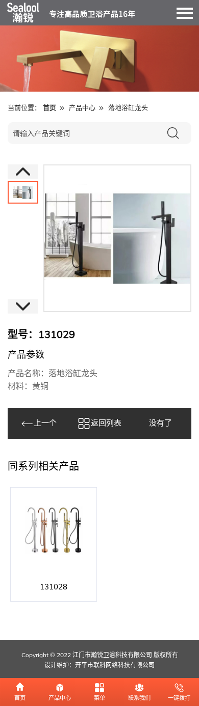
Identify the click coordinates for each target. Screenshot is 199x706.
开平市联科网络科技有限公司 (115, 665)
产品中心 (82, 107)
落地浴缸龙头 (128, 107)
